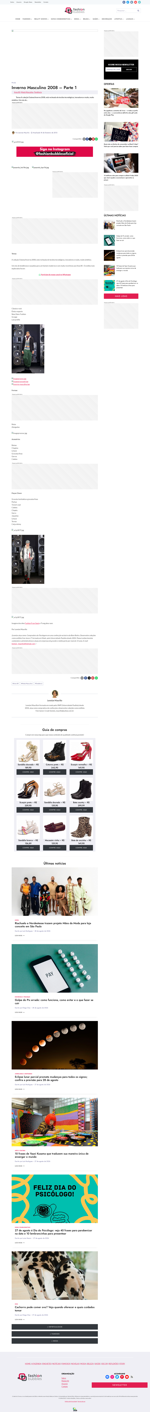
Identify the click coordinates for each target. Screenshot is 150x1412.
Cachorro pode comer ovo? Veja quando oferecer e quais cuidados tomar (54, 1308)
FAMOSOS (66, 1364)
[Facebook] (124, 2)
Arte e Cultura (20, 1150)
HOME (28, 1364)
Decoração (107, 19)
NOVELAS (75, 1364)
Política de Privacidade (71, 1401)
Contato (46, 2)
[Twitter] (127, 2)
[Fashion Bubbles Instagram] (55, 152)
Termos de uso (81, 1401)
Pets (16, 1304)
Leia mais (19, 935)
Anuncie (19, 2)
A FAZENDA (36, 1364)
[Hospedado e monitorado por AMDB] (75, 1409)
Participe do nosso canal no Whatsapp (56, 274)
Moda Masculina (27, 92)
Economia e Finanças (22, 997)
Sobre (12, 2)
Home (17, 19)
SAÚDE (97, 1364)
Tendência (38, 92)
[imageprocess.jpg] (55, 378)
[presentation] (55, 891)
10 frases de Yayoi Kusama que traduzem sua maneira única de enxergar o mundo (51, 1155)
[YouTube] (135, 2)
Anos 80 (17, 92)
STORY (122, 1364)
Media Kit (65, 1381)
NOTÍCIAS (56, 1364)
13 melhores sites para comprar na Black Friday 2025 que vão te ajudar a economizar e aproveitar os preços (121, 177)
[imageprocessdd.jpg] (55, 381)
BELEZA (90, 1364)
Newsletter (38, 2)
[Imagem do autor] (13, 132)
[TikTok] (139, 2)
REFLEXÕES (113, 1364)
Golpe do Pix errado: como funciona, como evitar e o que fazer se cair (54, 1001)
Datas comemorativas (22, 1227)
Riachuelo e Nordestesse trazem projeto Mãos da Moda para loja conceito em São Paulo (53, 924)
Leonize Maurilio (23, 132)
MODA (83, 1364)
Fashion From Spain (32, 623)
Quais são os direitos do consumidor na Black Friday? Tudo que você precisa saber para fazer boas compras (121, 145)
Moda (14, 82)
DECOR (105, 1364)
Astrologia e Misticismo (23, 1074)
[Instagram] (131, 2)
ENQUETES (46, 1364)
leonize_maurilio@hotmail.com (23, 644)
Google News (28, 2)
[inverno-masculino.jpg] (55, 384)
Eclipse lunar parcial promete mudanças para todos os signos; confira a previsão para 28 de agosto (51, 1078)
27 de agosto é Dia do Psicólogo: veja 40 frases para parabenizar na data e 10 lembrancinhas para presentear (53, 1231)
